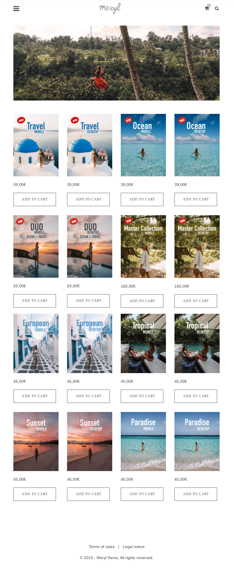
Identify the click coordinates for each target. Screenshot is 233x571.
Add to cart (35, 199)
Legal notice (134, 546)
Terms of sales (102, 546)
